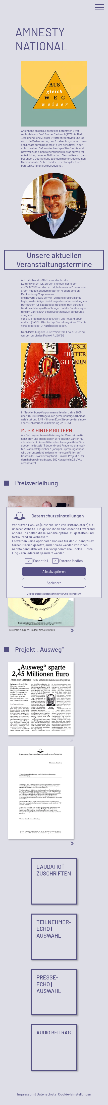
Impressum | (27, 1094)
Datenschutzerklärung (56, 593)
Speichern (54, 583)
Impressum (75, 593)
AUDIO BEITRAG (53, 1032)
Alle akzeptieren (54, 572)
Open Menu (99, 7)
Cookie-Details (35, 593)
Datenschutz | (47, 1094)
